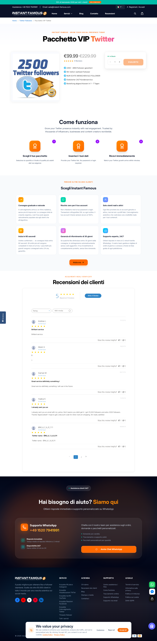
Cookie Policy (48, 635)
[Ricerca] (135, 13)
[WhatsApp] (152, 585)
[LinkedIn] (41, 600)
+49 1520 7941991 (44, 530)
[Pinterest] (35, 600)
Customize (100, 630)
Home (14, 21)
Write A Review (93, 296)
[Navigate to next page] (87, 456)
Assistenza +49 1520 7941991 (24, 7)
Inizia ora (77, 262)
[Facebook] (17, 600)
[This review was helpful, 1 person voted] (119, 340)
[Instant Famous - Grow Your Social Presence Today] (29, 13)
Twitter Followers (25, 21)
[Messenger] (152, 592)
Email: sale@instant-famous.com (57, 7)
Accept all (123, 630)
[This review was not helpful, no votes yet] (123, 340)
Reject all (111, 630)
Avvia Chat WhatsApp (111, 549)
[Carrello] (152, 599)
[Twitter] (29, 600)
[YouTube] (23, 600)
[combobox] (41, 311)
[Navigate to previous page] (70, 456)
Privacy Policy (59, 635)
